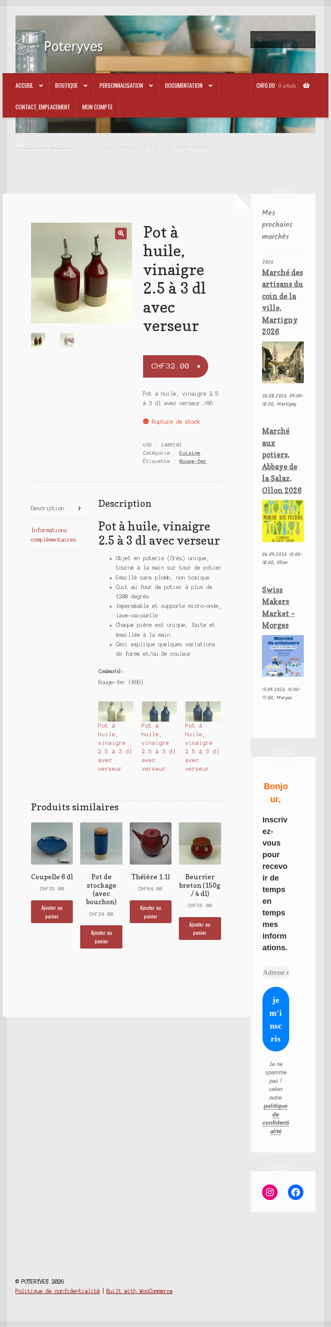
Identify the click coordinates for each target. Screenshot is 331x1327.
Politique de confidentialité (58, 1291)
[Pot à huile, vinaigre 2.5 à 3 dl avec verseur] (115, 711)
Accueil (24, 85)
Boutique (66, 85)
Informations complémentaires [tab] (53, 535)
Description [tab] (47, 508)
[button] (121, 233)
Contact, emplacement (43, 106)
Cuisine (61, 145)
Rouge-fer (192, 461)
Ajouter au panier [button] (51, 911)
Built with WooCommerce (139, 1291)
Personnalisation (121, 85)
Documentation (184, 85)
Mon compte (97, 106)
